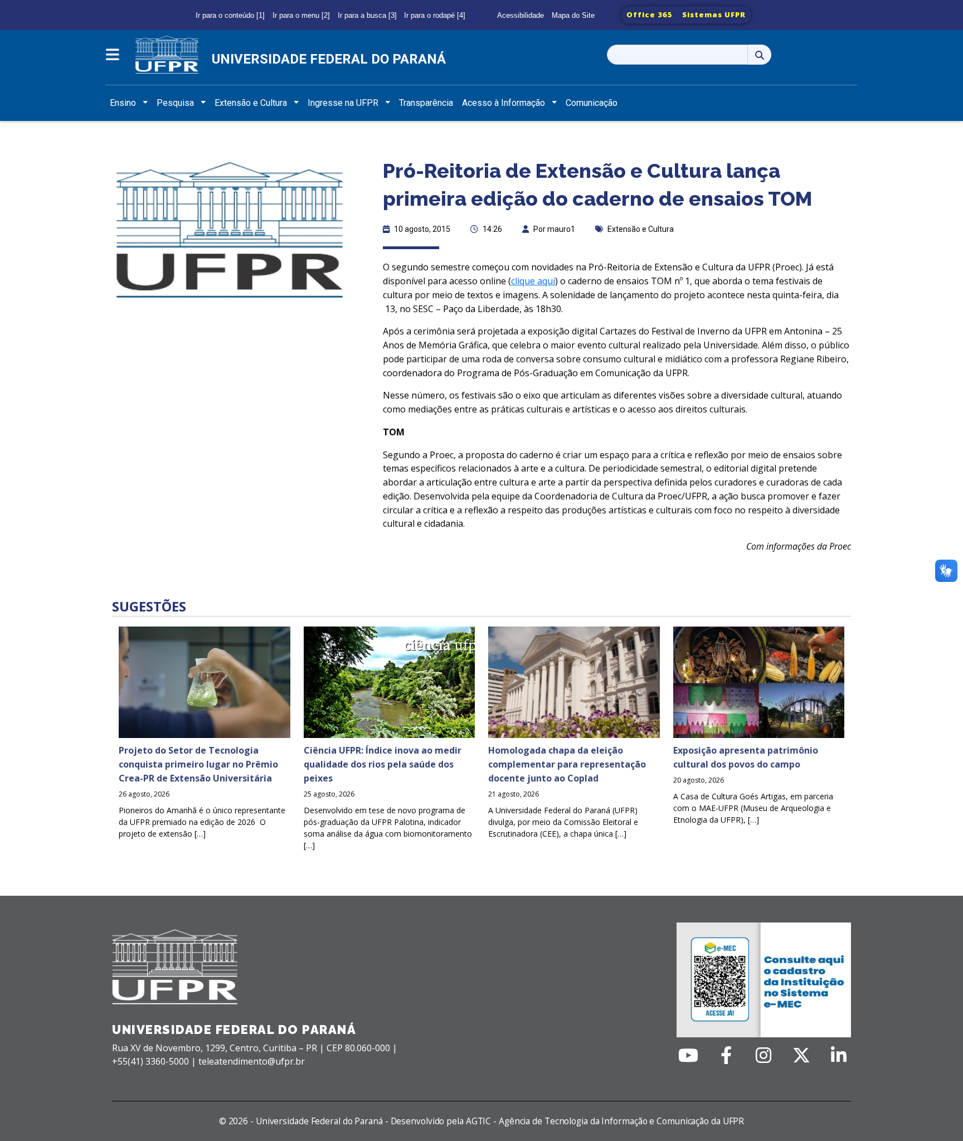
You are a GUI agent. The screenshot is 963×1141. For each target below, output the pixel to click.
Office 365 (649, 14)
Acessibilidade (520, 15)
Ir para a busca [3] (367, 15)
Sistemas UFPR (714, 14)
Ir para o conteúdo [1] (230, 15)
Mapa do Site (573, 15)
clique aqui (533, 281)
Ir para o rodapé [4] (434, 15)
